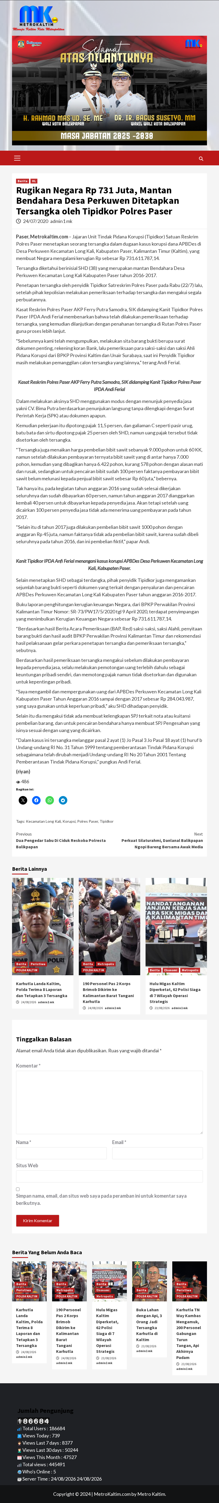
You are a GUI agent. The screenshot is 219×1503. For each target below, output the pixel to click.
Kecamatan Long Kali (43, 821)
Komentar (28, 1066)
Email (119, 1142)
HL (34, 181)
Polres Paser (87, 821)
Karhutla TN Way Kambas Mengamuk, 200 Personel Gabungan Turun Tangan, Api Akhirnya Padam (188, 1333)
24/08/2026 (29, 1002)
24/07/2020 (36, 221)
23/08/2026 (162, 1008)
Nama (23, 1142)
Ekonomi (170, 970)
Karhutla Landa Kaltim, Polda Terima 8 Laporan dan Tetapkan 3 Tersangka (41, 989)
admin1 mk (61, 221)
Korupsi (69, 821)
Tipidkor (107, 821)
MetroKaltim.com (112, 1494)
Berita (23, 181)
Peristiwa (38, 964)
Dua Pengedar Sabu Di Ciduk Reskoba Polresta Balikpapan (61, 840)
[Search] (201, 159)
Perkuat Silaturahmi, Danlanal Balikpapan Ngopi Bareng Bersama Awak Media (162, 840)
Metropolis (105, 964)
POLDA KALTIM (26, 970)
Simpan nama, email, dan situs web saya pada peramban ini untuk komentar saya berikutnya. (101, 1199)
